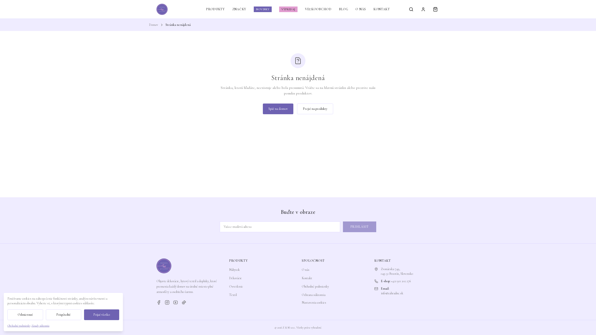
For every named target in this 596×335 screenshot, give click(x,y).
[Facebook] (158, 302)
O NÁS (361, 9)
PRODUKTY (215, 9)
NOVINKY (262, 9)
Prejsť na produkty (315, 109)
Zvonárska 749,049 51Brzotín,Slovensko (397, 271)
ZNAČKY (239, 9)
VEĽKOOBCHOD (318, 9)
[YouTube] (175, 302)
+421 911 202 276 (401, 281)
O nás (305, 270)
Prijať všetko (101, 315)
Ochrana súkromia (313, 295)
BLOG (343, 9)
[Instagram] (167, 302)
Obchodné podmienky (315, 286)
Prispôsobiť (63, 315)
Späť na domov (278, 109)
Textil (233, 295)
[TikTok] (184, 302)
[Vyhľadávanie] (411, 9)
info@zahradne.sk (392, 293)
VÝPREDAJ (288, 9)
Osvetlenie (236, 286)
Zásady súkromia (40, 325)
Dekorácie (235, 278)
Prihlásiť (359, 227)
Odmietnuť (25, 315)
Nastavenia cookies (314, 303)
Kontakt (307, 278)
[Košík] (435, 9)
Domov (153, 25)
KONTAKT (381, 9)
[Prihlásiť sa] (423, 9)
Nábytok (234, 270)
